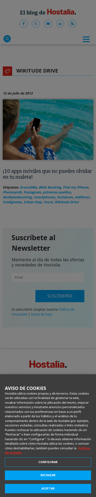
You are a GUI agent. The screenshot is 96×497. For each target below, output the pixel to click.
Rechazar (48, 475)
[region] (48, 435)
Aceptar (48, 488)
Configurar (48, 462)
